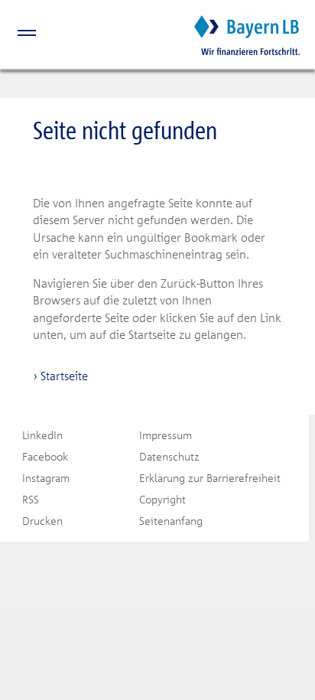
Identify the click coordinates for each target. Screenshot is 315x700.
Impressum (165, 434)
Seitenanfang (171, 520)
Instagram (46, 477)
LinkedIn (42, 434)
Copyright (162, 499)
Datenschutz (169, 456)
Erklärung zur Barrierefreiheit (210, 477)
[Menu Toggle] (18, 35)
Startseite (64, 376)
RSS (30, 499)
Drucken (42, 520)
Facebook (45, 456)
